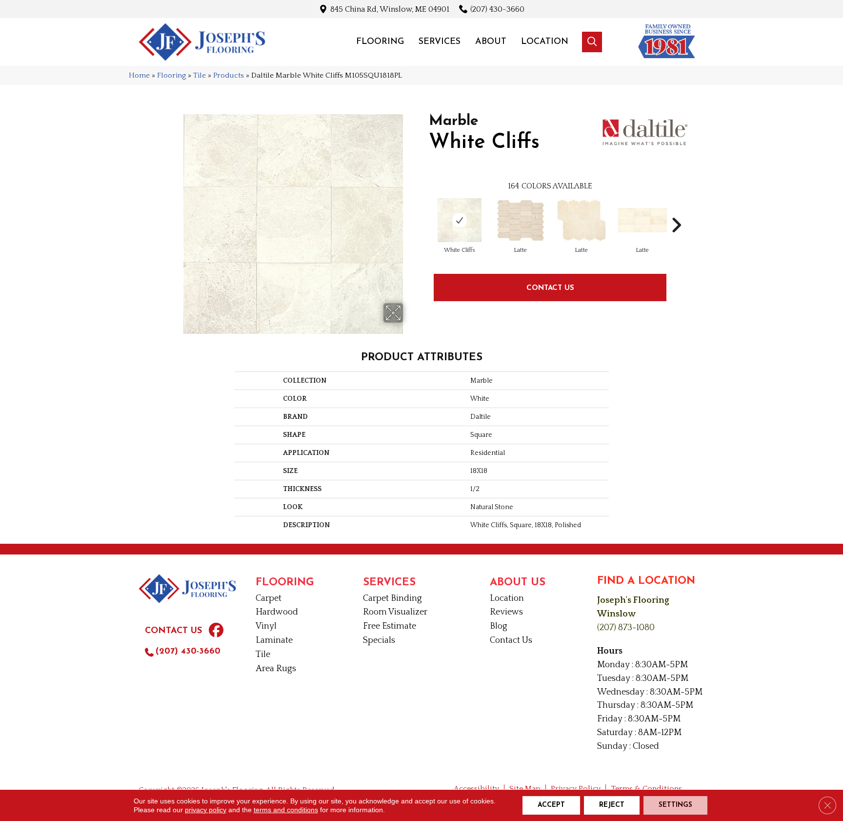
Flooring (171, 75)
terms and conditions (286, 810)
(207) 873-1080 (626, 628)
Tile (199, 75)
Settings (675, 805)
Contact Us (550, 287)
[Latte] (520, 220)
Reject (611, 805)
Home (139, 75)
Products (228, 75)
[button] (592, 42)
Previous (424, 210)
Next (676, 210)
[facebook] (216, 631)
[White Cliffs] (459, 220)
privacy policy (205, 810)
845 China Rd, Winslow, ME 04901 (389, 9)
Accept (551, 805)
